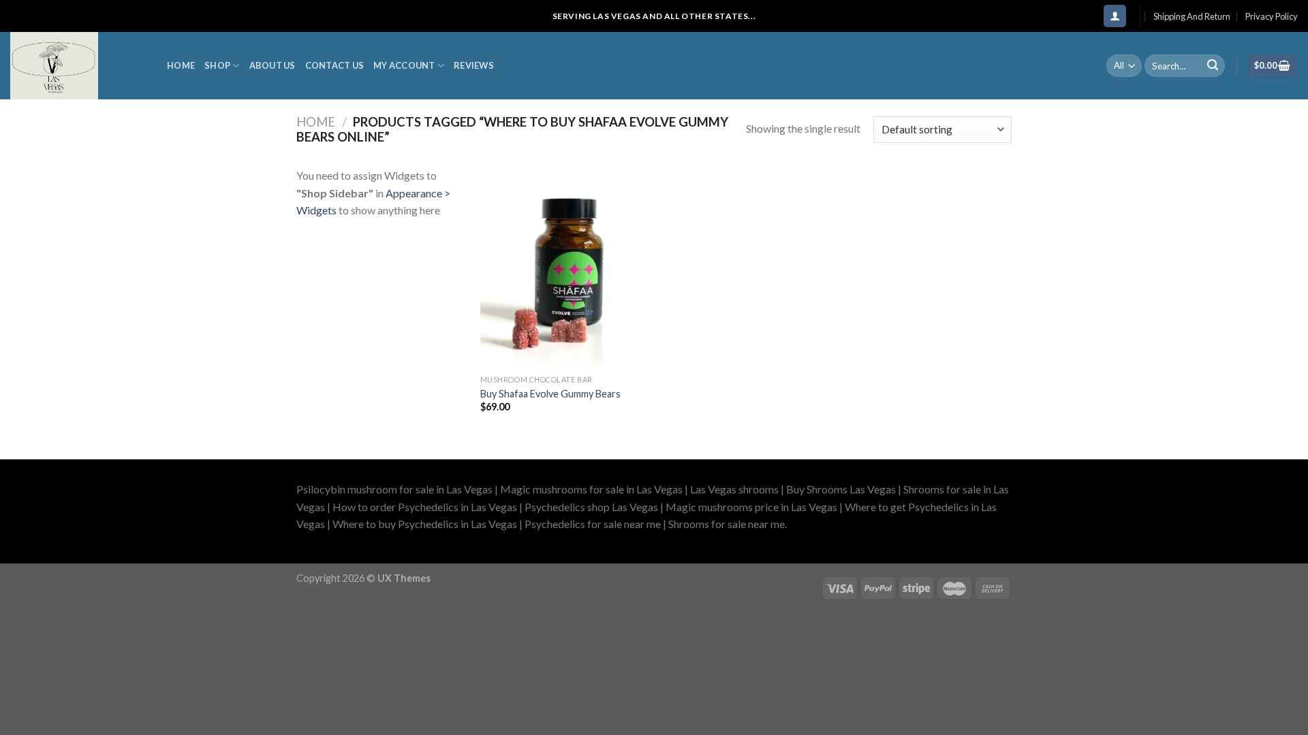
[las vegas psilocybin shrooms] (78, 65)
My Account (404, 65)
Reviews (474, 65)
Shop (217, 65)
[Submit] (1212, 66)
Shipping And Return (1191, 16)
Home (181, 65)
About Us (272, 65)
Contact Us (334, 65)
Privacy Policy (1271, 16)
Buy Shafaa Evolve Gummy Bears (550, 393)
